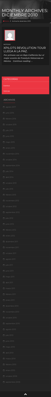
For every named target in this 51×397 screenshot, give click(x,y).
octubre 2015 (11, 124)
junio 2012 (10, 224)
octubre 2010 (11, 318)
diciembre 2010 (12, 306)
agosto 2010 (11, 329)
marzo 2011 (10, 288)
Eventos (7, 86)
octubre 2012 (11, 206)
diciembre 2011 (12, 242)
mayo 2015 (10, 142)
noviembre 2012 (12, 201)
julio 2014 (9, 171)
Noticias (7, 44)
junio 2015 (10, 136)
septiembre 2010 (13, 323)
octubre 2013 (11, 183)
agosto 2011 (11, 259)
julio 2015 (9, 130)
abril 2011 (9, 283)
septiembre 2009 (13, 382)
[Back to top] (25, 394)
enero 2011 (10, 300)
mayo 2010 (10, 347)
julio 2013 (9, 189)
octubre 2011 (11, 253)
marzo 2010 (11, 359)
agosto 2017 (11, 107)
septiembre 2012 (13, 212)
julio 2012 (9, 218)
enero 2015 (10, 148)
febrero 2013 (11, 195)
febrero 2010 (11, 364)
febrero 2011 (11, 294)
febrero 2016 (11, 119)
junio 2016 (10, 113)
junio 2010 (10, 341)
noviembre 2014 (12, 154)
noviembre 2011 (12, 247)
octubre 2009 (11, 376)
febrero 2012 (11, 230)
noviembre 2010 (12, 312)
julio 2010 (9, 335)
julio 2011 (9, 265)
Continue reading (23, 61)
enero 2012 (10, 236)
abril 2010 (10, 353)
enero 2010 (10, 370)
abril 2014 (9, 177)
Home (6, 21)
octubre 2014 (11, 160)
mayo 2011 (10, 277)
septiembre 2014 (13, 165)
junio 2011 (10, 271)
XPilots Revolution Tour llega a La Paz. (25, 49)
